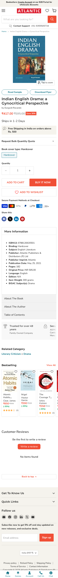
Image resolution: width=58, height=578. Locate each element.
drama (27, 354)
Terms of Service (18, 566)
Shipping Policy (44, 563)
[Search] (52, 19)
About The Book (13, 298)
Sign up (46, 537)
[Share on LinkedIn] (16, 219)
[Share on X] (10, 219)
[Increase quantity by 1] (30, 170)
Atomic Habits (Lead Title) (9, 397)
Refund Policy (26, 563)
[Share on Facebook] (4, 219)
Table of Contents (14, 315)
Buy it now (43, 182)
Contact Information (38, 566)
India (27, 552)
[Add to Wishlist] (16, 371)
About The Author (14, 306)
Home (4, 32)
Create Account (25, 2)
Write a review (29, 446)
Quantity (6, 163)
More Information (16, 231)
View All (51, 365)
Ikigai (24, 394)
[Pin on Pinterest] (22, 219)
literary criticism (11, 354)
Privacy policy (10, 563)
